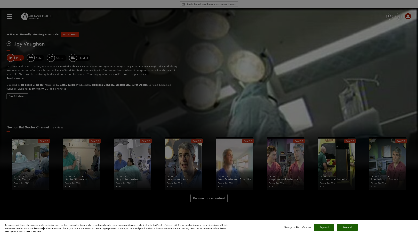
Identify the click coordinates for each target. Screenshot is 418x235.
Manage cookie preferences (297, 227)
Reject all (324, 227)
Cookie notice (36, 228)
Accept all (347, 227)
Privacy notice (54, 228)
